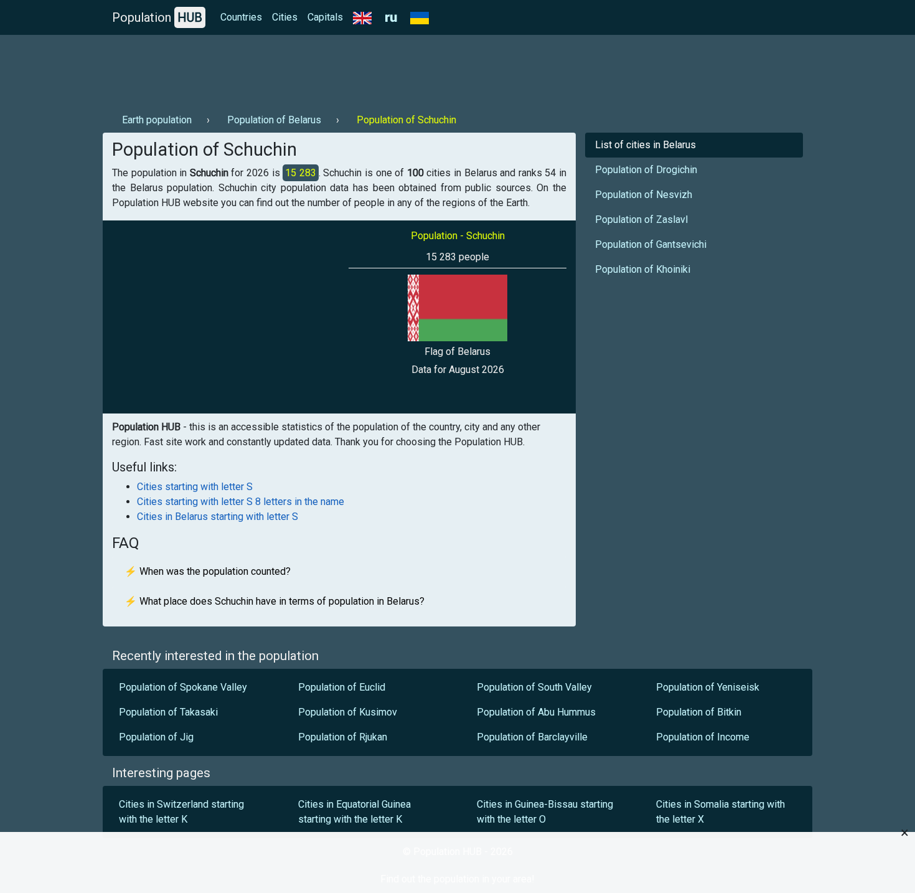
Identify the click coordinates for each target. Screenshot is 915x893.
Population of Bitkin (698, 712)
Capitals (325, 17)
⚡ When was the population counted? (207, 571)
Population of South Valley (534, 687)
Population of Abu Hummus (536, 712)
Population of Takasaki (168, 712)
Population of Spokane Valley (183, 687)
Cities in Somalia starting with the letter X (720, 811)
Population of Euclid (341, 687)
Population (157, 17)
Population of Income (702, 737)
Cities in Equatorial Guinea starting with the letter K (354, 811)
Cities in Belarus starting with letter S (217, 516)
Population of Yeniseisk (707, 687)
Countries (241, 17)
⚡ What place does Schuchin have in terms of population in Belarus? (274, 601)
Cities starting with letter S (195, 487)
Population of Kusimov (347, 712)
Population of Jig (156, 737)
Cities (285, 17)
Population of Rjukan (344, 737)
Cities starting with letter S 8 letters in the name (240, 502)
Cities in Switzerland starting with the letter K (181, 811)
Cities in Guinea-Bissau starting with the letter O (545, 811)
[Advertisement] (329, 69)
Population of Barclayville (532, 737)
